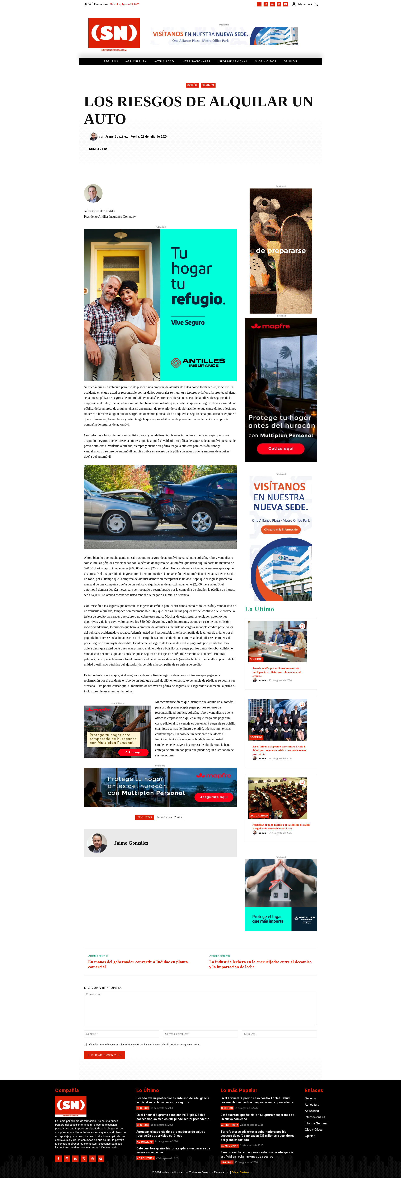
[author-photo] (255, 680)
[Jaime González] (94, 136)
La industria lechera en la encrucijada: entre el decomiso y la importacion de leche (261, 964)
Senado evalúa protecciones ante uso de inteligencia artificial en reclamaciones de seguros (277, 672)
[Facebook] (259, 4)
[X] (279, 4)
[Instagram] (266, 4)
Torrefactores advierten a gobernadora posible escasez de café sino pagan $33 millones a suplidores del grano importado (257, 1136)
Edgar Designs (240, 1172)
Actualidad (259, 815)
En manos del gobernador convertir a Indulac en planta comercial (138, 964)
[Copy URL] (150, 149)
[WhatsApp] (131, 149)
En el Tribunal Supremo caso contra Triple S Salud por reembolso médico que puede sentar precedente (279, 750)
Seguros (208, 85)
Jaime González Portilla (169, 817)
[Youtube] (285, 4)
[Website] (92, 1158)
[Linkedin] (272, 4)
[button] (316, 4)
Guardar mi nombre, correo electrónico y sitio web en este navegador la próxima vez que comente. (144, 1044)
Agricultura (145, 1158)
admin (262, 680)
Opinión (192, 85)
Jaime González (116, 136)
